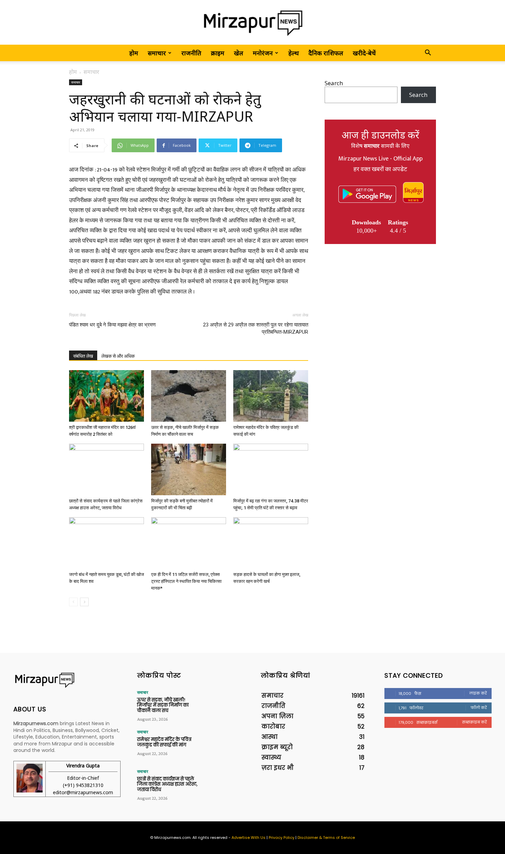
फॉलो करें (479, 707)
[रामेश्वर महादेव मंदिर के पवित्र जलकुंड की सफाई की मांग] (270, 396)
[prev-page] (73, 602)
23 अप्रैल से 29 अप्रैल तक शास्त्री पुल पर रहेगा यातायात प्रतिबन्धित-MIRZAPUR (255, 328)
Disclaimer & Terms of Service (326, 837)
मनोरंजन (263, 53)
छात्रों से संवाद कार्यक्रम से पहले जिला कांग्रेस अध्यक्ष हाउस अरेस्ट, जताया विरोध (167, 784)
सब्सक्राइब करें (474, 722)
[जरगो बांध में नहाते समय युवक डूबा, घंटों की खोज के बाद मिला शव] (106, 543)
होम (133, 53)
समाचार (157, 53)
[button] (427, 53)
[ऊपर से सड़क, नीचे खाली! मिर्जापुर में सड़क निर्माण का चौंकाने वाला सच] (188, 396)
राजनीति (191, 53)
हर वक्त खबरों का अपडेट (380, 169)
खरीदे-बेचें (364, 53)
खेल (238, 53)
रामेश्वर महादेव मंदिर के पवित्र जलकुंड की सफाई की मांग (164, 742)
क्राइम (217, 53)
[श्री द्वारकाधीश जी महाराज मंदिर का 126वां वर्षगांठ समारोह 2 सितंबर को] (106, 396)
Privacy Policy (281, 837)
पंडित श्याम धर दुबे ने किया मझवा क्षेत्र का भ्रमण (112, 325)
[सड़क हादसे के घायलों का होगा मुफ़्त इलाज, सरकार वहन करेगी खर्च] (270, 543)
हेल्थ (293, 53)
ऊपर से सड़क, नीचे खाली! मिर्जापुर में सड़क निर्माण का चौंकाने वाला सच (163, 705)
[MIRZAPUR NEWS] (67, 680)
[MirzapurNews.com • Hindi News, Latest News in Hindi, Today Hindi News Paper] (252, 23)
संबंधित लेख (83, 356)
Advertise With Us (249, 837)
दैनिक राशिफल (325, 53)
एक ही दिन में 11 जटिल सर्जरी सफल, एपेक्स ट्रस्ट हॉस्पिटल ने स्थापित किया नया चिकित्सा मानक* (186, 581)
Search (334, 83)
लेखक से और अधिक (118, 356)
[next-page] (84, 602)
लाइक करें (478, 693)
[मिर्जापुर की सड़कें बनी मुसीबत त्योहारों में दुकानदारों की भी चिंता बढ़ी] (188, 469)
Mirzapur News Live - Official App (380, 159)
